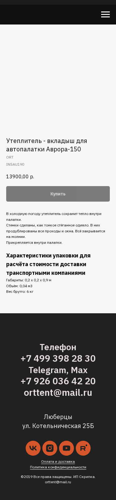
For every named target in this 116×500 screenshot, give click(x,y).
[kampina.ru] (83, 448)
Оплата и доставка (58, 461)
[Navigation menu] (105, 14)
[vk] (33, 448)
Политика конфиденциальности (58, 467)
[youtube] (66, 448)
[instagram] (49, 448)
